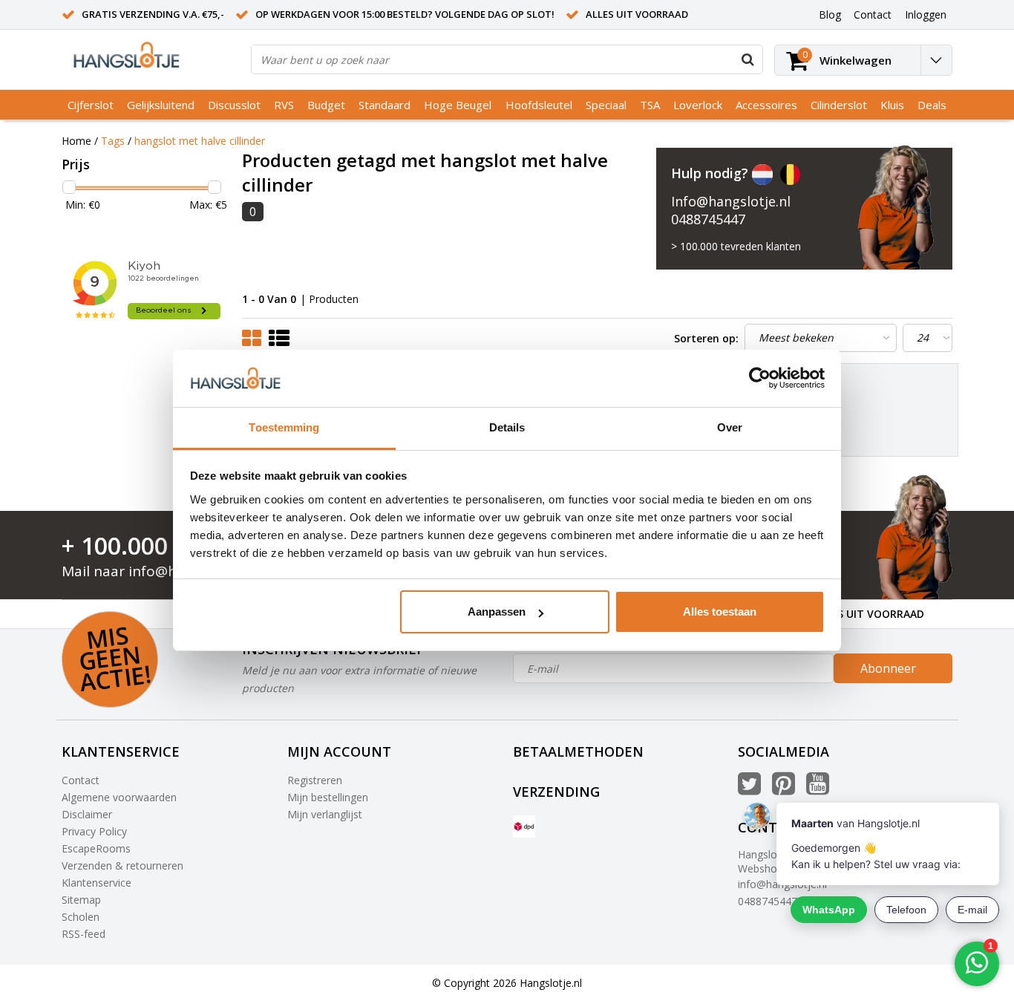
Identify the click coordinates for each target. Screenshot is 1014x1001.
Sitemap (81, 900)
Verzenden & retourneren (122, 865)
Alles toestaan (719, 611)
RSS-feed (83, 934)
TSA (650, 104)
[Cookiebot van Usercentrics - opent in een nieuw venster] (760, 379)
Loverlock (697, 104)
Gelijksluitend (160, 104)
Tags (113, 141)
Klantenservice (96, 883)
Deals (931, 104)
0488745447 (708, 219)
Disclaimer (87, 814)
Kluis (892, 104)
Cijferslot (91, 104)
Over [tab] (729, 427)
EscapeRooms (96, 848)
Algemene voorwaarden (119, 797)
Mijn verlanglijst (324, 814)
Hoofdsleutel (539, 104)
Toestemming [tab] (284, 427)
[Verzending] (524, 826)
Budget (326, 104)
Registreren (314, 780)
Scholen (80, 917)
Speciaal (606, 104)
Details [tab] (507, 427)
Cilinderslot (839, 104)
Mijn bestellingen (327, 797)
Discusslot (234, 104)
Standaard (384, 104)
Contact (80, 780)
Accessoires (766, 104)
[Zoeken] (747, 59)
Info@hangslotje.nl (731, 201)
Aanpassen (497, 611)
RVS (284, 104)
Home (76, 141)
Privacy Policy (94, 831)
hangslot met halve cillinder (199, 141)
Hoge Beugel (457, 104)
